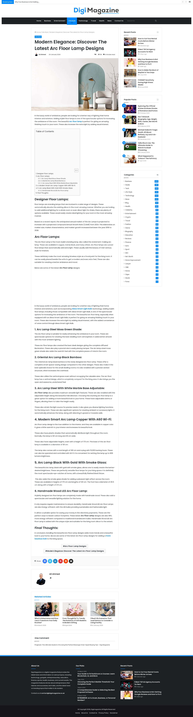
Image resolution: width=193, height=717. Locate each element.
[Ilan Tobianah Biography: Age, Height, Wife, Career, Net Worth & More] (130, 120)
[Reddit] (66, 561)
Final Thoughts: (43, 193)
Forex (127, 282)
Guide (127, 185)
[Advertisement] (57, 151)
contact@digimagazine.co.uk (53, 693)
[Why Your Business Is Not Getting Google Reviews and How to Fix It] (130, 62)
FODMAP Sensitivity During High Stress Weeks (146, 82)
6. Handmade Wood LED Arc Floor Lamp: (54, 190)
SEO (126, 253)
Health (101, 21)
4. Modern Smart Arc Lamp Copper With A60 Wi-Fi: (56, 186)
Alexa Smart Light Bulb (82, 309)
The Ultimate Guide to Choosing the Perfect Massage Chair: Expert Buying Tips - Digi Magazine (76, 645)
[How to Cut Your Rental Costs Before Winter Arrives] (130, 42)
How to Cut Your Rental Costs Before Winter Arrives (147, 41)
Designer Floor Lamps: (45, 174)
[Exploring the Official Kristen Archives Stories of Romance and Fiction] (130, 109)
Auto (127, 246)
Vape (127, 274)
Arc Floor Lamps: (43, 176)
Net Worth (129, 256)
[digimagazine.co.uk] (96, 10)
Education (129, 235)
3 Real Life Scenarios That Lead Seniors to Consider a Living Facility (101, 620)
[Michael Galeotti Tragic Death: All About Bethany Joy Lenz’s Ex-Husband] (130, 133)
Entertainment (59, 21)
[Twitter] (50, 561)
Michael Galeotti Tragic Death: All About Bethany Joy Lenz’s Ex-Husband (147, 133)
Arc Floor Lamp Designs (75, 546)
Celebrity (128, 210)
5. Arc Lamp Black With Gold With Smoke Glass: (55, 188)
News (109, 21)
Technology (83, 21)
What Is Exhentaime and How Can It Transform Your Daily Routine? (46, 620)
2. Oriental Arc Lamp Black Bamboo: (53, 181)
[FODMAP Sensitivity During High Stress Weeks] (130, 83)
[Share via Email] (71, 561)
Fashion (128, 224)
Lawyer (128, 264)
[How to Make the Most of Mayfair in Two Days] (130, 73)
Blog (127, 203)
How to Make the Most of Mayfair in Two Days (148, 71)
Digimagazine (96, 709)
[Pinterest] (60, 561)
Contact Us (119, 21)
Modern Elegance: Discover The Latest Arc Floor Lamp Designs (75, 551)
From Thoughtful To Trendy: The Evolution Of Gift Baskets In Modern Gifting (74, 620)
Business (47, 21)
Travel (93, 21)
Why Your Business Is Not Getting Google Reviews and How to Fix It (38, 2)
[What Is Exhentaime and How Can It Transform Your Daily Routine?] (47, 609)
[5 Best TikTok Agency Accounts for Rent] (130, 52)
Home (39, 21)
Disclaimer (114, 713)
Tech (127, 188)
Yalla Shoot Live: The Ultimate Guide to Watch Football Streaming (146, 146)
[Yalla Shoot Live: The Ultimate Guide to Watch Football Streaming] (130, 146)
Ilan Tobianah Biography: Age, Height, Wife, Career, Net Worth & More (147, 120)
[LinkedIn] (55, 561)
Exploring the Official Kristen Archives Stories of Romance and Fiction (147, 108)
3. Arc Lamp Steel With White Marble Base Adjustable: (59, 183)
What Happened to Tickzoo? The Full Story (147, 157)
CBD (127, 267)
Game (127, 228)
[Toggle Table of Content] (75, 170)
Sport (127, 249)
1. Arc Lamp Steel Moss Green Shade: (53, 178)
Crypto (128, 217)
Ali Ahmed (42, 54)
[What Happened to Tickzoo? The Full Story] (130, 159)
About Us (84, 713)
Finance (128, 242)
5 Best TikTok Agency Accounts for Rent (146, 50)
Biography (129, 231)
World (127, 278)
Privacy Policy (103, 713)
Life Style (71, 21)
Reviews (128, 239)
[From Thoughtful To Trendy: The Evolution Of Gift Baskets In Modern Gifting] (75, 609)
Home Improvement (133, 260)
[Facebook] (45, 561)
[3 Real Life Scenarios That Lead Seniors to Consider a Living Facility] (102, 609)
